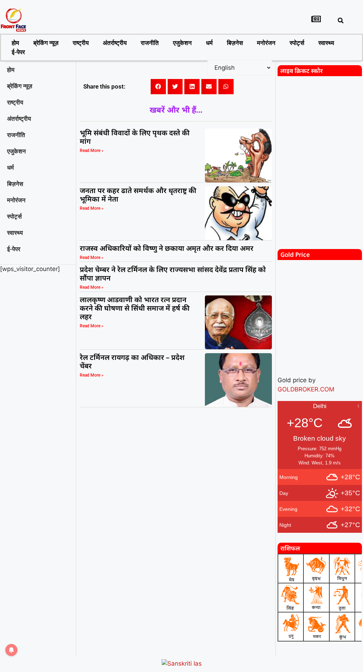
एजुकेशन (182, 42)
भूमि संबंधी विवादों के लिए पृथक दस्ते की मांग (135, 137)
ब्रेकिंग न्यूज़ (45, 42)
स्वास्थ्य (326, 42)
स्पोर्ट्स (297, 42)
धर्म (209, 42)
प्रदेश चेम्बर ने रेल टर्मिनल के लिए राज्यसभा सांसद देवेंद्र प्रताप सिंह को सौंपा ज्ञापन (173, 274)
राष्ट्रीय (81, 42)
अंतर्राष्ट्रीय (115, 42)
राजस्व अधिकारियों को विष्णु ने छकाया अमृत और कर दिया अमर (166, 248)
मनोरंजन (266, 42)
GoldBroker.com (306, 389)
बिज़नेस (235, 42)
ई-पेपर (18, 52)
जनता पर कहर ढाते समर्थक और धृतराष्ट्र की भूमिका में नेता (138, 195)
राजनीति (150, 42)
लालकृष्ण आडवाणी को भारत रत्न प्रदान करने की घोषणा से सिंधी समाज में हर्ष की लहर (135, 308)
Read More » (92, 150)
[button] (340, 20)
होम (15, 42)
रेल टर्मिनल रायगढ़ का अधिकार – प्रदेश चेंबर (132, 361)
